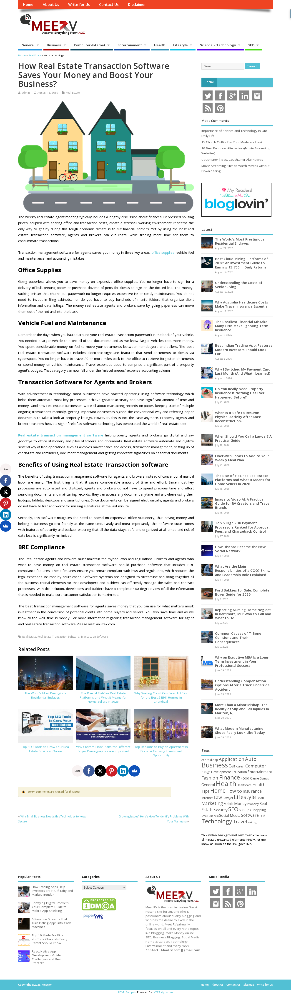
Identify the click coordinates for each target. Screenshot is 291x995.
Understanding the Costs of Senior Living (238, 284)
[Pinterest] (111, 771)
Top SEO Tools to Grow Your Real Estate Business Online (45, 749)
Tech (262, 815)
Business (54, 45)
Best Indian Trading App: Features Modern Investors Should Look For (243, 349)
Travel (240, 821)
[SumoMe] (134, 771)
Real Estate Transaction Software (58, 637)
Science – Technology (218, 45)
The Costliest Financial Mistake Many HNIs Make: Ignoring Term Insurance (241, 325)
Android (206, 760)
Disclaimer (137, 4)
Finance (229, 777)
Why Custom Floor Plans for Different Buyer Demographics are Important (103, 749)
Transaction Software (94, 637)
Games (264, 778)
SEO (251, 45)
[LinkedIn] (123, 771)
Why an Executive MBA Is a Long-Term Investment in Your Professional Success (242, 661)
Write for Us (79, 4)
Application (231, 759)
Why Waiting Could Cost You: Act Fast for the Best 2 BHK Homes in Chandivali (161, 697)
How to (234, 791)
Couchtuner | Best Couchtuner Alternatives (232, 160)
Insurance (252, 791)
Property (253, 804)
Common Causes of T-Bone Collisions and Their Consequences (238, 637)
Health (159, 45)
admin (26, 93)
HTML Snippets (127, 992)
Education (239, 771)
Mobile (228, 804)
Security (221, 809)
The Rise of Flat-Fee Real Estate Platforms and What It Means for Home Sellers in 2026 (103, 697)
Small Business (209, 815)
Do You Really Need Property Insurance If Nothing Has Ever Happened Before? (239, 392)
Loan (260, 797)
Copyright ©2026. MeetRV (35, 985)
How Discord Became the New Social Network (240, 548)
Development (221, 772)
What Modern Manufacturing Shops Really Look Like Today (240, 730)
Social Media (229, 815)
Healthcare (244, 785)
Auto (250, 758)
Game (254, 778)
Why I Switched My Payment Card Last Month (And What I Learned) (243, 371)
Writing (252, 822)
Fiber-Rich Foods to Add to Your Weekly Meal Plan (242, 458)
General (28, 45)
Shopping (259, 810)
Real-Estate (73, 93)
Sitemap (248, 985)
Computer (255, 766)
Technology (216, 821)
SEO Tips (245, 810)
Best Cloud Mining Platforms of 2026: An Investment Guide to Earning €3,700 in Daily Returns (241, 262)
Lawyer (228, 798)
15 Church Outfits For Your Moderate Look (232, 142)
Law (218, 797)
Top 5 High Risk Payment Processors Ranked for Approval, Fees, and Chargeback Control (242, 527)
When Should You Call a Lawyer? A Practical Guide (243, 438)
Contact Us (109, 4)
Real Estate (29, 637)
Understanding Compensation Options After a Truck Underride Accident (242, 685)
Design (205, 772)
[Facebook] (89, 771)
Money (240, 803)
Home (28, 4)
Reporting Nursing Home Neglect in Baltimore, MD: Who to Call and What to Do (243, 613)
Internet (207, 798)
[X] (100, 771)
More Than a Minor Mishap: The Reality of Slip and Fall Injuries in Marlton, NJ (242, 708)
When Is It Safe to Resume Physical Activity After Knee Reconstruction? (238, 416)
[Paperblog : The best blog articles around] (93, 920)
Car (232, 766)
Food (245, 778)
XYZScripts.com (163, 992)
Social (209, 82)
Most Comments (215, 120)
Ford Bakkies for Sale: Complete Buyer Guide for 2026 (242, 592)
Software (250, 815)
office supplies (163, 252)
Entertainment (130, 45)
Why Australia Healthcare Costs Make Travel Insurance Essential (241, 304)
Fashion (209, 778)
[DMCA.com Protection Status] (99, 910)
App (215, 760)
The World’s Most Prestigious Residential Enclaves (45, 695)
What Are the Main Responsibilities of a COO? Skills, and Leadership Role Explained (242, 570)
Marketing (212, 803)
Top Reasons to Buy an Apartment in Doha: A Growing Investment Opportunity (161, 751)
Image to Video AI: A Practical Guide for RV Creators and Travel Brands (242, 503)
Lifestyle (180, 45)
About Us (51, 4)
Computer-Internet (89, 45)
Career (240, 766)
